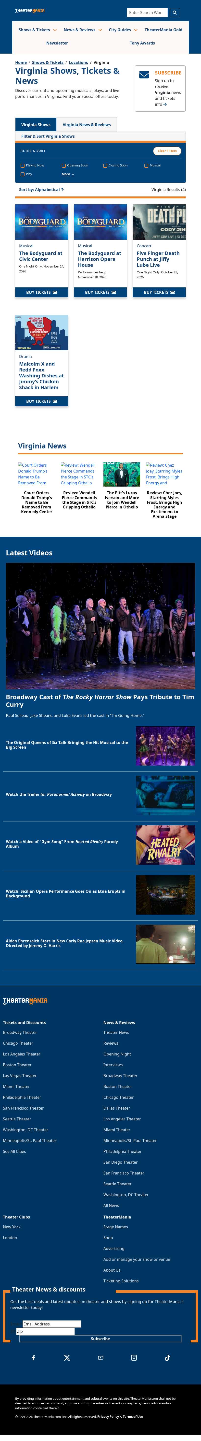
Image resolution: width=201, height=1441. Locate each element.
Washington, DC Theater (25, 1129)
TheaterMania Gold (163, 29)
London (10, 1237)
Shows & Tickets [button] (35, 29)
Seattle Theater (17, 1119)
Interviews (113, 1065)
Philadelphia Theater (22, 1097)
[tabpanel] (100, 328)
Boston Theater (17, 1065)
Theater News (116, 1032)
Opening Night (117, 1054)
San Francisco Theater (23, 1108)
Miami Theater (16, 1086)
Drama (25, 356)
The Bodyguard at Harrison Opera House (99, 259)
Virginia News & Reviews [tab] (87, 124)
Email (16, 1324)
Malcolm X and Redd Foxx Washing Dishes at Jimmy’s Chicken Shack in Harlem (41, 375)
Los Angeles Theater (21, 1054)
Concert (144, 246)
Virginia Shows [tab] (35, 124)
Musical (26, 246)
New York (12, 1227)
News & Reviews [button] (80, 29)
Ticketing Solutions (121, 1281)
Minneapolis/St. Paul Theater (29, 1140)
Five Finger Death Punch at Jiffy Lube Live (158, 259)
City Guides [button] (120, 29)
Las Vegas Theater (20, 1075)
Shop (108, 1237)
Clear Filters (167, 151)
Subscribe (100, 1338)
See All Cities (14, 1151)
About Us (112, 1270)
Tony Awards (142, 43)
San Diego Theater (120, 1162)
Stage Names (115, 1227)
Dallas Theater (116, 1108)
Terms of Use (133, 1416)
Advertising (114, 1248)
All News (111, 1205)
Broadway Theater (20, 1032)
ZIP (13, 1331)
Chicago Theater (18, 1043)
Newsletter (57, 43)
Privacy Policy (108, 1416)
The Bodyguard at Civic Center (41, 256)
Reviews (110, 1043)
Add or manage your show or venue (136, 1259)
